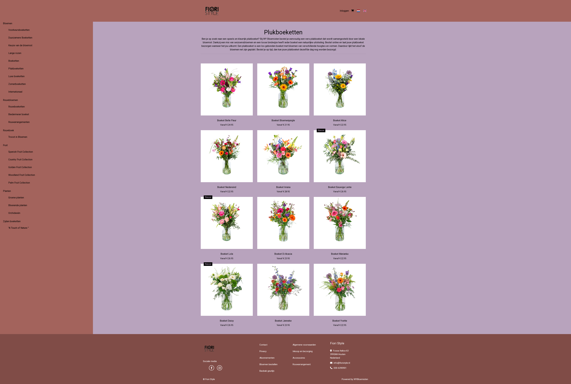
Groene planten (16, 197)
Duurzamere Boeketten (20, 37)
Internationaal (15, 91)
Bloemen (7, 23)
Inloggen (344, 10)
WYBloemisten (361, 379)
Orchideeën (14, 213)
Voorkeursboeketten (19, 30)
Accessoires (299, 358)
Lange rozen (14, 53)
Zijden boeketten (12, 221)
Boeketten (13, 60)
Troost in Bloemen (17, 137)
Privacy (262, 351)
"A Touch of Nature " (18, 227)
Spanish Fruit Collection (20, 151)
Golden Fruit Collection (20, 167)
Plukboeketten (15, 68)
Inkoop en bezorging (303, 351)
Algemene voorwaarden (304, 344)
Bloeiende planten (17, 205)
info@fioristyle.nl (341, 363)
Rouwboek (8, 130)
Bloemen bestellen (268, 364)
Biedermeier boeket (18, 114)
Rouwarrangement (302, 364)
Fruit (5, 145)
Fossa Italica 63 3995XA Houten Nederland (339, 354)
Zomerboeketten (17, 84)
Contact (263, 344)
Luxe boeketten (16, 76)
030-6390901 (339, 368)
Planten (7, 191)
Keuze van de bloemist (20, 45)
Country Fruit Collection (20, 159)
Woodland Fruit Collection (21, 175)
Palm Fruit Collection (19, 182)
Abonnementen (266, 358)
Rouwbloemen (10, 100)
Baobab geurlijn (266, 371)
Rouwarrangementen (19, 122)
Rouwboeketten (16, 106)
